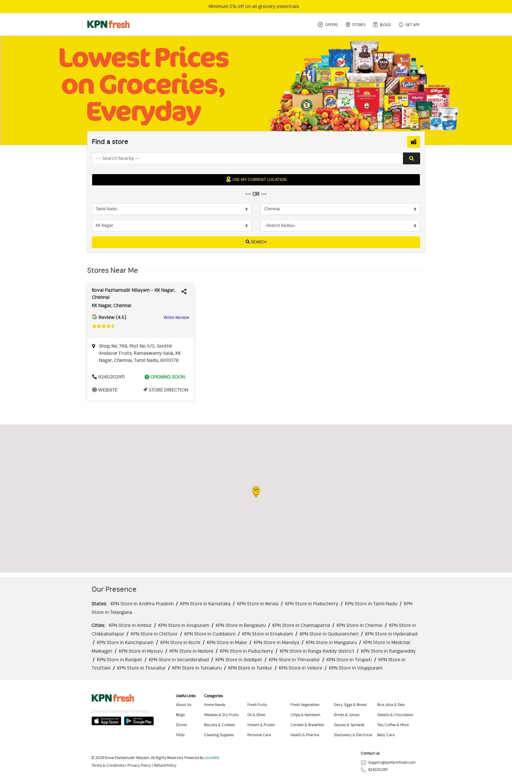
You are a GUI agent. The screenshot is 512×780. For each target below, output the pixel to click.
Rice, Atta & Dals (391, 705)
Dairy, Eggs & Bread (350, 705)
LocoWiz (212, 758)
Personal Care (259, 735)
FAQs (180, 735)
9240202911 (378, 769)
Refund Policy (165, 765)
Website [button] (108, 390)
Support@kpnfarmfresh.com (392, 762)
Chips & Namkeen (305, 715)
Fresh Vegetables (305, 705)
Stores (181, 725)
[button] (256, 492)
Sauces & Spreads (349, 725)
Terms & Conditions (108, 765)
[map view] (413, 142)
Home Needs (214, 705)
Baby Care (386, 735)
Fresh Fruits (257, 705)
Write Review (176, 318)
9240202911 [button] (111, 377)
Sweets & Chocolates (395, 715)
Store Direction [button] (168, 390)
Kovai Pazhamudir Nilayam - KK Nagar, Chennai (133, 294)
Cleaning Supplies (219, 735)
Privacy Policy (139, 765)
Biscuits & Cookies (219, 725)
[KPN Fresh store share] (185, 290)
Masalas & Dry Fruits (221, 715)
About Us (183, 705)
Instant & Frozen (261, 725)
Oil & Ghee (256, 715)
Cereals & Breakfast (307, 725)
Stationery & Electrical (353, 735)
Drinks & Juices (346, 715)
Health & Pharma (305, 735)
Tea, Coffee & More (393, 725)
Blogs (180, 715)
